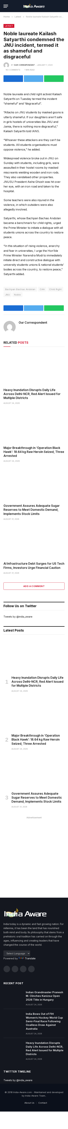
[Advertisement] (34, 853)
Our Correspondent (24, 65)
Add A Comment (34, 586)
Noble (17, 294)
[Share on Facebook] (13, 78)
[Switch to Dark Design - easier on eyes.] (57, 6)
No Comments (13, 70)
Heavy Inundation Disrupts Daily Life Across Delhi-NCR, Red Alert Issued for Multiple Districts (32, 394)
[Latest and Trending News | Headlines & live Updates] (34, 6)
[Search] (63, 6)
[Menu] (5, 6)
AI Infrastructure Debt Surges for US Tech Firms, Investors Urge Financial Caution (33, 565)
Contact (42, 1102)
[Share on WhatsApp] (54, 78)
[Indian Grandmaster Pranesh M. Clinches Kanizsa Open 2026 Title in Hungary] (13, 996)
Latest (9, 26)
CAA (42, 289)
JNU (7, 294)
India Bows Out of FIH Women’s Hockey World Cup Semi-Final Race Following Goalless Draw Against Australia (44, 1021)
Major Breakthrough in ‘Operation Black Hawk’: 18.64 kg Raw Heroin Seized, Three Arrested (33, 452)
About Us (29, 1102)
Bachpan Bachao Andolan (20, 289)
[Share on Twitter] (33, 78)
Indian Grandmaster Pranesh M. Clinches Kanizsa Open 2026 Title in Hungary (44, 996)
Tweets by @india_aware (17, 616)
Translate (30, 958)
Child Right (55, 289)
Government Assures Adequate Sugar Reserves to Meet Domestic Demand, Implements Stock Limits (31, 509)
